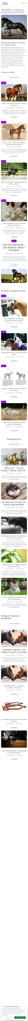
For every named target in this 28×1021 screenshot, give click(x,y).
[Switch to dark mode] (23, 3)
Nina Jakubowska (6, 34)
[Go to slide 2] (23, 37)
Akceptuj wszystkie (20, 1017)
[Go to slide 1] (22, 37)
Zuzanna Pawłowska (9, 107)
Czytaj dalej (14, 265)
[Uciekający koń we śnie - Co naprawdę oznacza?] (14, 27)
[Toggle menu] (25, 3)
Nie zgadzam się (8, 1017)
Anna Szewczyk (9, 147)
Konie (5, 27)
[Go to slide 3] (24, 37)
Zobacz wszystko (14, 77)
